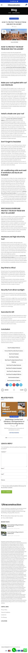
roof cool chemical (14, 353)
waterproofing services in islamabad (14, 598)
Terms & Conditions (5, 612)
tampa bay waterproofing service (8, 588)
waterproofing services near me (11, 601)
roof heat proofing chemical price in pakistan (14, 361)
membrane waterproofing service (12, 557)
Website (3, 480)
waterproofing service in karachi (8, 594)
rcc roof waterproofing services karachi (14, 560)
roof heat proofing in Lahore (14, 371)
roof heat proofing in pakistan (13, 374)
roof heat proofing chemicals (14, 365)
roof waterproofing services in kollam (13, 580)
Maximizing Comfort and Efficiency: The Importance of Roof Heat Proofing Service (14, 421)
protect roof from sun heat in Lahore (14, 350)
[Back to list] (14, 390)
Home (9, 12)
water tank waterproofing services (13, 590)
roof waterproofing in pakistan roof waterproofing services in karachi (13, 567)
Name (2, 468)
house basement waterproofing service (10, 554)
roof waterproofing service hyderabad (12, 568)
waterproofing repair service (15, 593)
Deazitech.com (23, 647)
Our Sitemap (4, 617)
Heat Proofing (14, 416)
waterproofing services (13, 595)
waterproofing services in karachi (8, 600)
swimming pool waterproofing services (16, 587)
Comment (3, 451)
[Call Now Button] (14, 650)
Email (2, 474)
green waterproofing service (17, 552)
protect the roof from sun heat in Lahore (16, 67)
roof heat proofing (13, 357)
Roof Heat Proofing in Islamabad (14, 368)
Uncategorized (16, 12)
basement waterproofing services (8, 541)
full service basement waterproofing (13, 551)
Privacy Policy (4, 609)
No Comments (17, 528)
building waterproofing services (15, 547)
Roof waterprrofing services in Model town (15, 525)
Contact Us (3, 614)
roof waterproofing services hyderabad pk (14, 574)
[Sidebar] (2, 198)
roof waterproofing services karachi (14, 584)
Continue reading (14, 432)
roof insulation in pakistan (13, 380)
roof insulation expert (13, 377)
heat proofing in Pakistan (14, 347)
